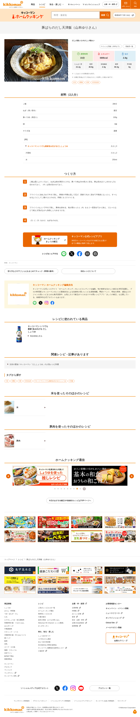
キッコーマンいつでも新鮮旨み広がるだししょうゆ (48, 146)
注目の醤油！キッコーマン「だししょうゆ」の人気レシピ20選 (34, 364)
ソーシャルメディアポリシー (83, 701)
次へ (132, 476)
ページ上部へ (135, 711)
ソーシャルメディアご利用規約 (60, 701)
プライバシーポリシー (40, 701)
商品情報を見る (36, 336)
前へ (8, 476)
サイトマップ (122, 701)
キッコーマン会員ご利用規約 (105, 701)
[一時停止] (84, 488)
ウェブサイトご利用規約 (22, 701)
